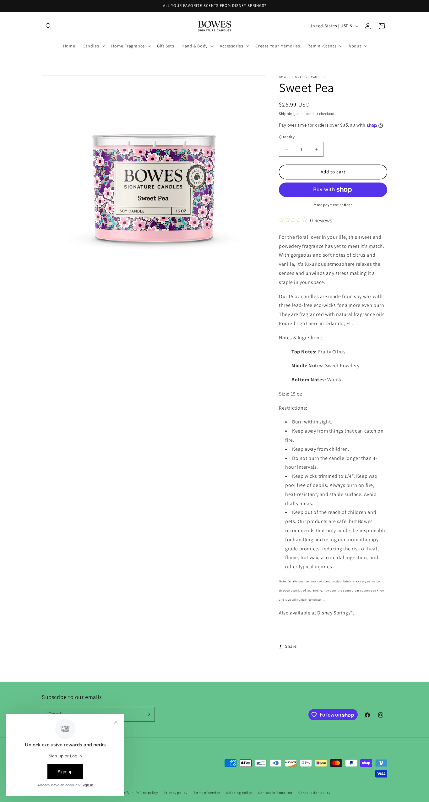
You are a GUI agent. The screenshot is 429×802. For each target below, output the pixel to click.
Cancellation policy (314, 792)
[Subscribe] (148, 714)
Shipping (287, 113)
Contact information (275, 792)
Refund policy (147, 792)
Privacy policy (175, 792)
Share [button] (291, 646)
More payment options (333, 204)
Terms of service (206, 792)
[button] (49, 26)
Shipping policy (239, 792)
